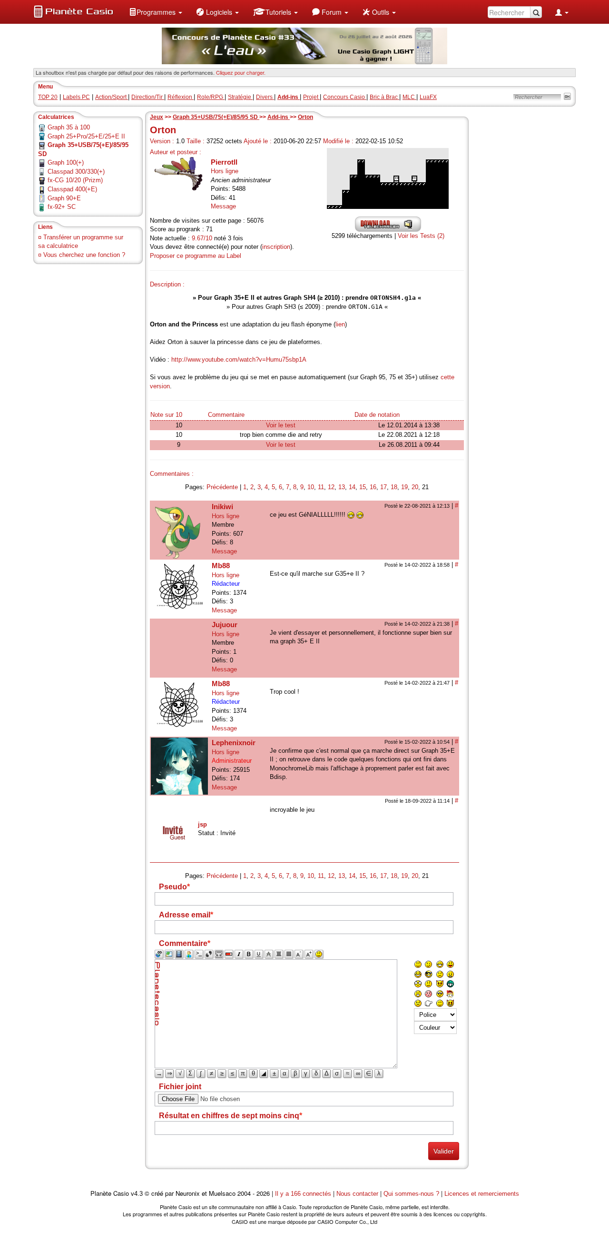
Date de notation (377, 414)
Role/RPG (211, 97)
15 (362, 487)
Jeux (156, 117)
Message (223, 206)
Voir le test (280, 425)
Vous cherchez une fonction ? (84, 254)
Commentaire (226, 414)
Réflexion (180, 97)
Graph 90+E (64, 198)
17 (383, 487)
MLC (409, 97)
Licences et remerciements (481, 1193)
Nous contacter (357, 1193)
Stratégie (240, 97)
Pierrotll (224, 162)
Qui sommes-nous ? (411, 1193)
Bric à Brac (384, 97)
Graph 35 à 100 (69, 127)
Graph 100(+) (66, 162)
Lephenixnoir (233, 743)
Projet (311, 97)
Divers (265, 97)
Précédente (222, 487)
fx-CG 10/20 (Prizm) (75, 180)
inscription (276, 246)
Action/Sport (111, 97)
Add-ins (278, 117)
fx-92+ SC (62, 206)
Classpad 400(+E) (72, 189)
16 (373, 487)
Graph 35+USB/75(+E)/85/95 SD (216, 117)
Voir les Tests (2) (421, 235)
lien (340, 324)
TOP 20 (48, 97)
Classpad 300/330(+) (76, 171)
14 (352, 487)
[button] (155, 12)
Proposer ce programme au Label (195, 255)
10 (310, 487)
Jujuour (224, 624)
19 (404, 487)
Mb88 (221, 565)
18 (394, 487)
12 (331, 487)
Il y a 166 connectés (304, 1193)
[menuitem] (155, 12)
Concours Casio (344, 97)
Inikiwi (222, 506)
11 (321, 487)
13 (341, 487)
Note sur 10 (166, 414)
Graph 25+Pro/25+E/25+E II (86, 136)
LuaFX (428, 97)
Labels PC (76, 97)
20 (415, 487)
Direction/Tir (147, 97)
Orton (305, 117)
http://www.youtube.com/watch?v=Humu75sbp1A (238, 359)
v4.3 (137, 1193)
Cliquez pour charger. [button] (240, 72)
